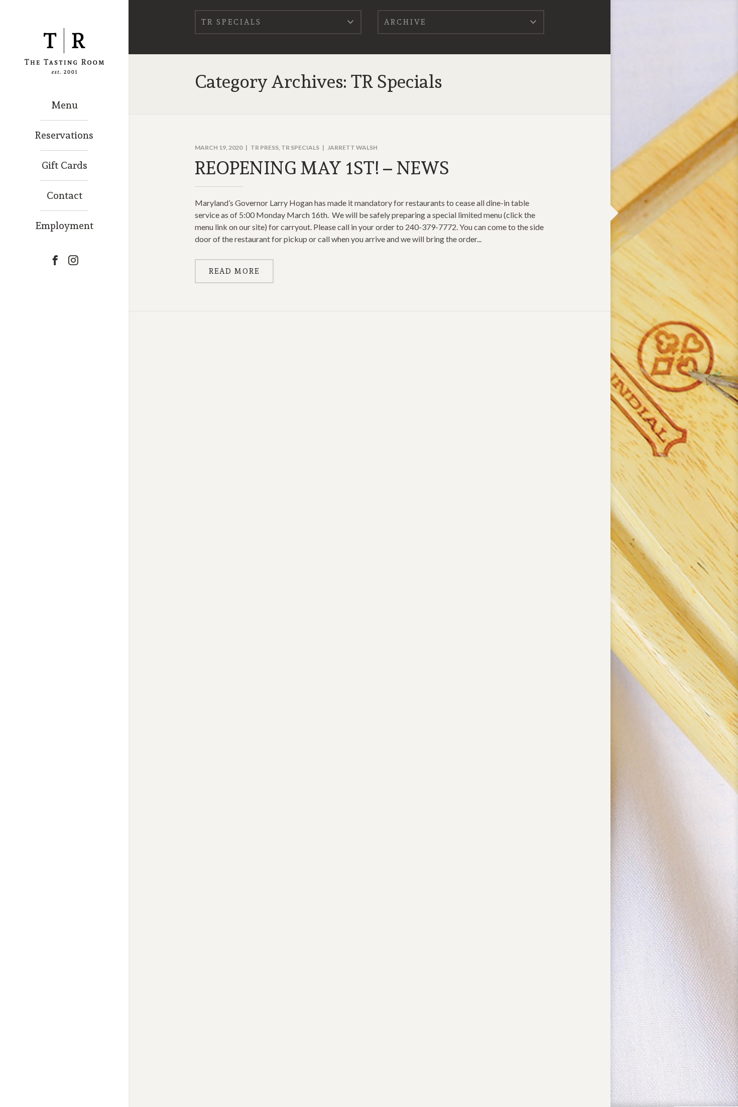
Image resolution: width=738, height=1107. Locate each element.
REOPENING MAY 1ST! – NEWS (322, 167)
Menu (64, 105)
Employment (64, 225)
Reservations (64, 135)
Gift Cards (64, 165)
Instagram (73, 260)
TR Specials (300, 147)
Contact (64, 195)
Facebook (55, 260)
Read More (234, 271)
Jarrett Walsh (352, 147)
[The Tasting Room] (64, 37)
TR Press (265, 147)
